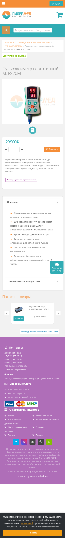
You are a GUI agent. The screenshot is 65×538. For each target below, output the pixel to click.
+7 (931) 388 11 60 (13, 362)
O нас (11, 415)
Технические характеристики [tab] (23, 281)
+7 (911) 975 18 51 (13, 359)
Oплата (39, 435)
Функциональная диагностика (33, 42)
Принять (32, 532)
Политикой (27, 523)
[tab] (21, 179)
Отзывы (40, 427)
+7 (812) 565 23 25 (13, 356)
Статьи (11, 435)
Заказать (53, 149)
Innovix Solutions (39, 476)
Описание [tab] (12, 202)
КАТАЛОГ (56, 3)
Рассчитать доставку (57, 269)
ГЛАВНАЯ (9, 42)
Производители (44, 415)
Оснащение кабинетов (47, 419)
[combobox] (33, 30)
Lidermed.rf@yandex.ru (15, 369)
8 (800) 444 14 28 (12, 353)
